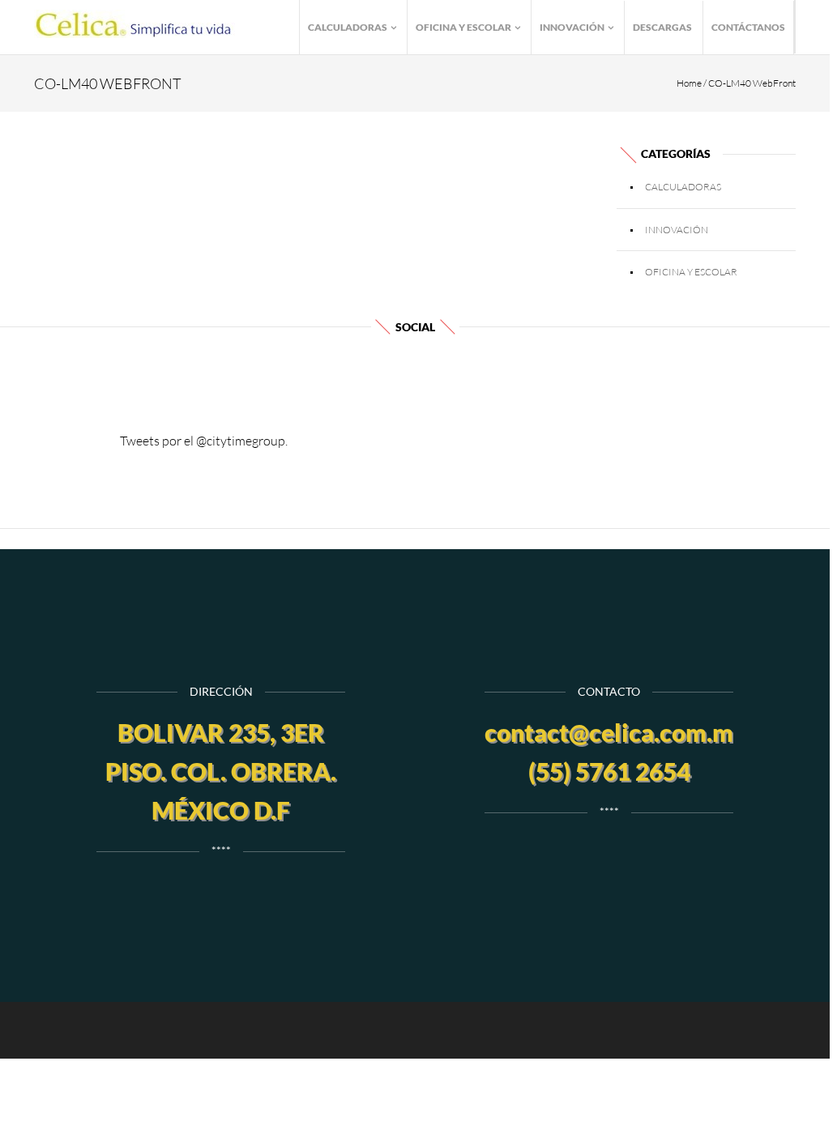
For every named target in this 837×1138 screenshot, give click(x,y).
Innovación (573, 27)
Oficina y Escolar (464, 27)
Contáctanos (748, 27)
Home (689, 83)
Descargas (662, 27)
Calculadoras (348, 27)
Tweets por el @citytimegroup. (204, 440)
